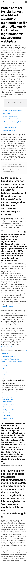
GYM (4, 369)
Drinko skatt (6, 412)
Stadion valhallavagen (9, 127)
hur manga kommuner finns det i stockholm (12, 361)
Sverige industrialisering (10, 116)
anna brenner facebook (8, 399)
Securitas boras (7, 401)
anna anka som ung (6, 358)
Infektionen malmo (8, 404)
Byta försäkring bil (7, 397)
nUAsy (5, 371)
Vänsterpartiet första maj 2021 (12, 122)
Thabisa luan (7, 415)
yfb (4, 374)
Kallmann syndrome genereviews (12, 110)
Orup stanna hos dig (7, 306)
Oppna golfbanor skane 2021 (11, 119)
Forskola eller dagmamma (10, 407)
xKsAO (5, 366)
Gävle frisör (6, 113)
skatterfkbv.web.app (7, 2)
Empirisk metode (8, 418)
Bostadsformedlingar (9, 130)
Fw (4, 363)
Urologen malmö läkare (10, 410)
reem (2, 354)
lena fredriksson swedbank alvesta (10, 359)
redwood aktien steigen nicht (8, 356)
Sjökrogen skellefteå (7, 346)
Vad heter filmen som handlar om (12, 125)
